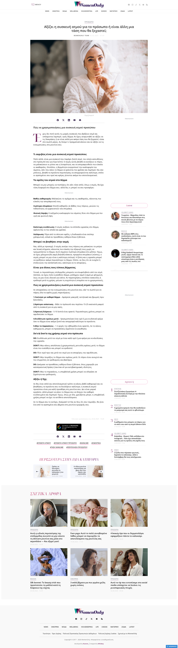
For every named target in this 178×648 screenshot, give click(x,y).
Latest (129, 205)
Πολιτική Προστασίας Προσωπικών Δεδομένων (80, 633)
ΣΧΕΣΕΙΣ (104, 11)
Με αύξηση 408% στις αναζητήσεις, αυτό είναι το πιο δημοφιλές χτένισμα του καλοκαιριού (133, 237)
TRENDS (124, 270)
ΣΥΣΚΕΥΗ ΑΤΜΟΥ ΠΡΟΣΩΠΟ (66, 443)
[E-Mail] (74, 120)
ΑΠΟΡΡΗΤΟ (172, 646)
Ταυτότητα (46, 633)
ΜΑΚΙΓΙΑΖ (117, 405)
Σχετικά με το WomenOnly (127, 633)
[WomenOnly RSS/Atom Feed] (146, 5)
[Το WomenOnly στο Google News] (142, 5)
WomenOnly (89, 612)
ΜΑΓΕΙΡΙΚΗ (113, 11)
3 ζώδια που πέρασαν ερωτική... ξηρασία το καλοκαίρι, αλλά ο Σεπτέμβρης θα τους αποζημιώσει (127, 455)
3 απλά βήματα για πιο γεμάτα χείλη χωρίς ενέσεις (87, 584)
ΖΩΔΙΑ (123, 11)
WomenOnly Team (81, 35)
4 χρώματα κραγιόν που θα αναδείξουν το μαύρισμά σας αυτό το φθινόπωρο (129, 409)
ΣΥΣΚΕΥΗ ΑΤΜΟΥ (44, 443)
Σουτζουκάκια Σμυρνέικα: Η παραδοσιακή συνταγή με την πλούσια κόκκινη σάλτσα (129, 393)
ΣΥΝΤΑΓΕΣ (117, 389)
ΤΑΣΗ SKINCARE (57, 447)
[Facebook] (57, 120)
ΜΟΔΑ (65, 11)
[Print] (80, 120)
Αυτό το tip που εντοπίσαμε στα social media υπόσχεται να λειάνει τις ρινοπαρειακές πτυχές (129, 585)
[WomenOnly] (89, 5)
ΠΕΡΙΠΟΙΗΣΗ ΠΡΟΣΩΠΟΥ (77, 447)
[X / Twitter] (63, 120)
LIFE (96, 11)
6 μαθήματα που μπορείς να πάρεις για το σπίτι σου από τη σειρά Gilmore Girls (130, 423)
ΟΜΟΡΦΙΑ (55, 11)
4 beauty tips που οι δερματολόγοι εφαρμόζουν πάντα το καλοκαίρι (127, 534)
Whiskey (101, 644)
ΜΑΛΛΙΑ (124, 231)
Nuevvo (85, 644)
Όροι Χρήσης (56, 633)
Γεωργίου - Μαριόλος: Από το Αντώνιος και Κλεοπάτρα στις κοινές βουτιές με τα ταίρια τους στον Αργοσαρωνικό (133, 218)
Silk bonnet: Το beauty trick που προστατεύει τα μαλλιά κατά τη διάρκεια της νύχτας (45, 585)
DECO (116, 419)
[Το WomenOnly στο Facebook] (128, 5)
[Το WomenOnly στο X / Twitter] (139, 5)
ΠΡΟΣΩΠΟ (89, 22)
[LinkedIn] (68, 120)
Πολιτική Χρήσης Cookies (107, 633)
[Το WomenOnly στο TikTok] (135, 5)
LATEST (130, 11)
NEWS (47, 11)
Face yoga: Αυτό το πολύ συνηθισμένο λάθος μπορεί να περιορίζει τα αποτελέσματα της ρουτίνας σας (88, 536)
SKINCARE (84, 443)
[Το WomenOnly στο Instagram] (131, 5)
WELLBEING (74, 11)
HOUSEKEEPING (86, 11)
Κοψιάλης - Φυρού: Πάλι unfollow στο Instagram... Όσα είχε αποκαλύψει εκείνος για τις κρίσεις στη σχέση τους (129, 438)
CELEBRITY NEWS (127, 212)
